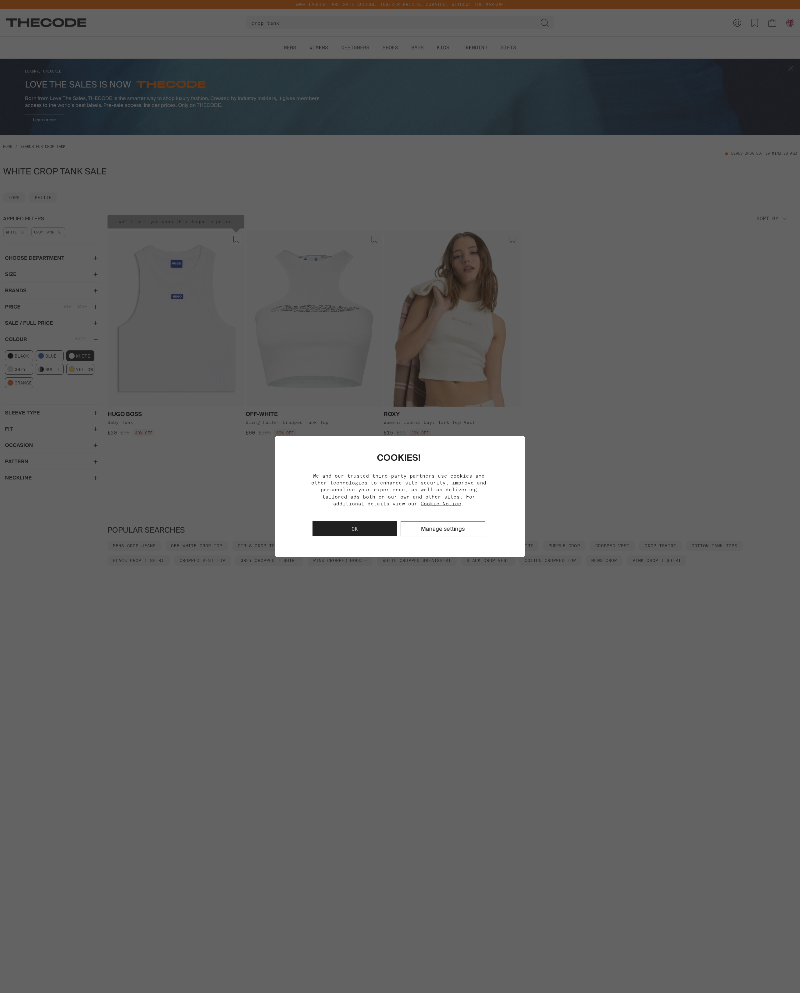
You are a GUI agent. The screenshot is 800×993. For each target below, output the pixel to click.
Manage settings (443, 529)
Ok (355, 529)
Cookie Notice (441, 503)
